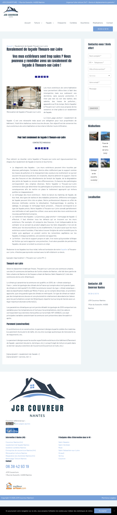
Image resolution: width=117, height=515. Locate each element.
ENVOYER (94, 108)
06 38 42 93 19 (93, 293)
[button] (103, 28)
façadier (64, 249)
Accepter (103, 511)
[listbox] (99, 76)
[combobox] (90, 62)
